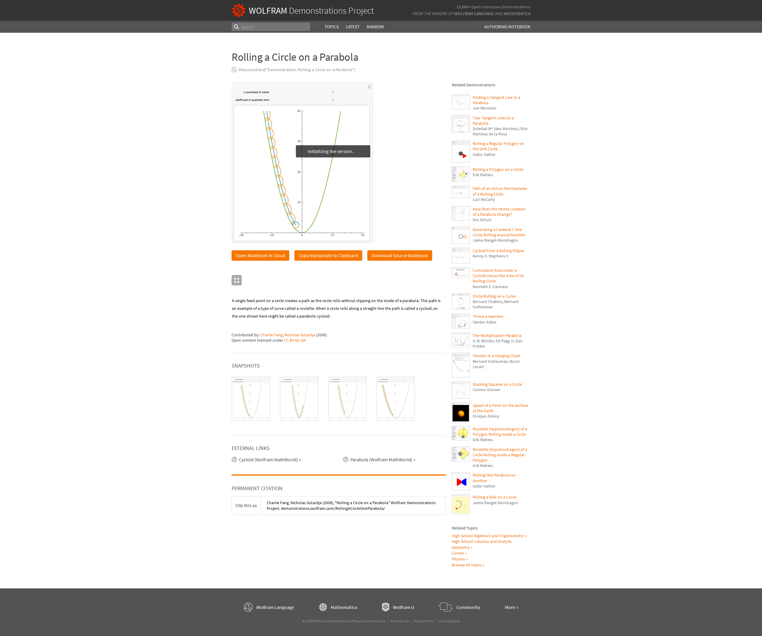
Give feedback (449, 621)
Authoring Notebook (507, 26)
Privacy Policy (423, 621)
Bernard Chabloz (487, 301)
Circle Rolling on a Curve (494, 296)
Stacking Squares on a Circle (497, 384)
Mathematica (517, 13)
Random (375, 26)
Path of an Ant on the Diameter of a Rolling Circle (500, 191)
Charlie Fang (271, 334)
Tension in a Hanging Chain (496, 355)
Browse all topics (467, 565)
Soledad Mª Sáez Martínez (495, 128)
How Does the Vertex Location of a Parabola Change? (499, 211)
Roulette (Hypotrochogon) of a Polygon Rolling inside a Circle (500, 431)
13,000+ (463, 7)
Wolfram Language (474, 13)
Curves (458, 553)
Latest (353, 26)
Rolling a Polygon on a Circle (498, 169)
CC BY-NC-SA (295, 340)
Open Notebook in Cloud (260, 255)
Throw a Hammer (488, 316)
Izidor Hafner (484, 154)
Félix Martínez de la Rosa (500, 131)
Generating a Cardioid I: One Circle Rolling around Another (499, 232)
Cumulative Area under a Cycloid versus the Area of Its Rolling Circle (498, 276)
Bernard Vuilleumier (490, 361)
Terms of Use (399, 621)
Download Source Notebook (399, 255)
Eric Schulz (482, 219)
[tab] (251, 398)
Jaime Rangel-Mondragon (495, 240)
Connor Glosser (486, 389)
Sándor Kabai (484, 322)
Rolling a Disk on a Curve (494, 497)
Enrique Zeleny (486, 416)
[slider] (301, 95)
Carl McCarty (484, 199)
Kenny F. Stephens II (490, 256)
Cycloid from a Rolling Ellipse (498, 250)
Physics (458, 559)
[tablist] (339, 399)
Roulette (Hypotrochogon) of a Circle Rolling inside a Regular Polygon (500, 455)
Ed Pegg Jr (505, 340)
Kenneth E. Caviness (490, 286)
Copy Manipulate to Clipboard (328, 255)
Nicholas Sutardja (299, 334)
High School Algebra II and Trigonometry (488, 535)
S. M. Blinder (483, 340)
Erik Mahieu (483, 174)
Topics (331, 26)
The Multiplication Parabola (497, 335)
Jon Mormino (484, 108)
